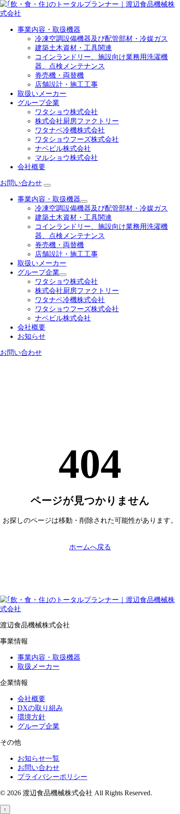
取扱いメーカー (41, 93)
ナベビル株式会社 (63, 148)
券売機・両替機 (59, 75)
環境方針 (31, 717)
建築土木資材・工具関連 (73, 47)
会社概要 (31, 166)
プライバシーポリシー (52, 776)
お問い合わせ (21, 183)
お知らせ (31, 336)
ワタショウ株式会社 (66, 112)
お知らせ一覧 (38, 758)
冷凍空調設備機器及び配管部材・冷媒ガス (101, 38)
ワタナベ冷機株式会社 (70, 130)
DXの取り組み (40, 708)
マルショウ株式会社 (66, 157)
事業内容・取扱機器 (48, 29)
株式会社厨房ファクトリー (77, 121)
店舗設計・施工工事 (66, 84)
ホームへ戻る (90, 547)
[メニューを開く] (47, 185)
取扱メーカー (38, 666)
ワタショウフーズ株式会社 (77, 139)
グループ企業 (38, 102)
